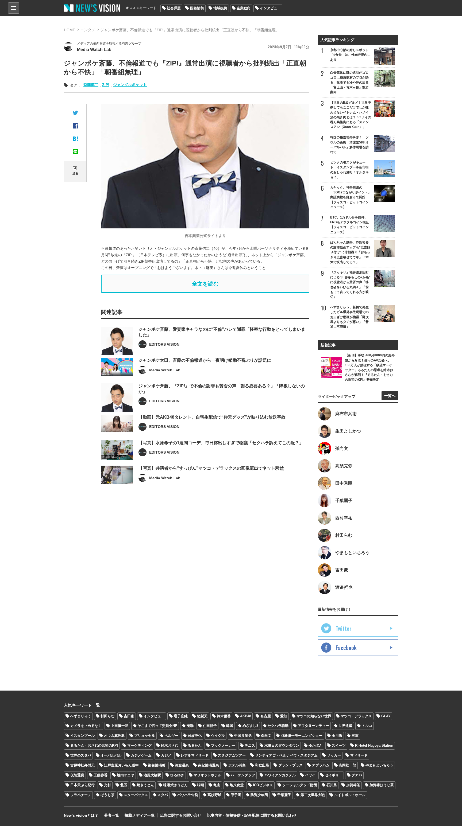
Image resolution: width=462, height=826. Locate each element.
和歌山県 (262, 765)
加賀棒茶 (353, 785)
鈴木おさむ (169, 745)
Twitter (344, 628)
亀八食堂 (237, 785)
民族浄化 (195, 736)
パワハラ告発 (187, 795)
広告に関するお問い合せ (180, 815)
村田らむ (107, 716)
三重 (355, 736)
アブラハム (320, 765)
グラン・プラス (290, 765)
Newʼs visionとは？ (81, 815)
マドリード (359, 755)
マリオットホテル (207, 775)
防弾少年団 (259, 795)
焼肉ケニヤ (125, 775)
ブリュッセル (144, 736)
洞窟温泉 (182, 765)
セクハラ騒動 (278, 726)
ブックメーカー (223, 745)
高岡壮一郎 (347, 765)
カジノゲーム (141, 755)
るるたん (195, 745)
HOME (69, 30)
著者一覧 (111, 815)
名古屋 (265, 716)
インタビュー (270, 8)
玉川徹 (337, 736)
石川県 (331, 785)
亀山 (216, 785)
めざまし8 (250, 726)
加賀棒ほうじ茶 (381, 785)
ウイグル (218, 736)
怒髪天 (202, 716)
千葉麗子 (284, 795)
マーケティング (139, 745)
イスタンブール (82, 736)
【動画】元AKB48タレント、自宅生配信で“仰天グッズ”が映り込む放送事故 (212, 417)
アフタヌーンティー (313, 726)
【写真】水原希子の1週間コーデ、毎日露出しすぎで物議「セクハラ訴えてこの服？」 (220, 443)
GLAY (386, 716)
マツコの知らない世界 (314, 716)
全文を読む (205, 284)
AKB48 (245, 716)
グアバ (357, 775)
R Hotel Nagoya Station (374, 745)
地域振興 (220, 8)
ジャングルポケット (130, 85)
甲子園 (236, 795)
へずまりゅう (80, 716)
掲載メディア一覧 (140, 815)
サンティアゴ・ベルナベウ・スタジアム (286, 755)
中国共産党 (243, 736)
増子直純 (181, 716)
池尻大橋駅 (152, 775)
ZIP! (105, 85)
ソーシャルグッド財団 (299, 785)
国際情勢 (197, 8)
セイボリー (333, 775)
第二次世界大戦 (313, 795)
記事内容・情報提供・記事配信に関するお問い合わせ (252, 815)
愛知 (283, 716)
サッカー (334, 755)
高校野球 (214, 795)
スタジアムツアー (232, 755)
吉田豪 (129, 716)
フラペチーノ (80, 795)
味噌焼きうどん (175, 785)
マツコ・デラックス (356, 716)
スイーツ (339, 745)
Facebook (346, 648)
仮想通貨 (77, 775)
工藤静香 (100, 775)
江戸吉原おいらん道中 (121, 765)
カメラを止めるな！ (86, 726)
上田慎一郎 (119, 726)
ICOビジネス (263, 785)
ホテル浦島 (237, 765)
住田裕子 (210, 726)
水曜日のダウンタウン (281, 745)
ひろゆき (177, 775)
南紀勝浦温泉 (208, 765)
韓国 (229, 726)
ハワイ (310, 775)
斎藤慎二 (90, 85)
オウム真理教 (114, 736)
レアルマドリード (195, 755)
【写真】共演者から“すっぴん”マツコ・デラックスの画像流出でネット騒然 (211, 468)
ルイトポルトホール (349, 795)
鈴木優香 (224, 716)
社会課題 (174, 8)
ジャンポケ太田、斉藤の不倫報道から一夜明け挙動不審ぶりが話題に (204, 360)
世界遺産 (345, 726)
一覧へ (389, 395)
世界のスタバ (80, 755)
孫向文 (266, 736)
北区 (123, 785)
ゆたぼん (315, 745)
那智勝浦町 (156, 765)
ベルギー (171, 736)
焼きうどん (145, 785)
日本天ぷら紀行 (82, 785)
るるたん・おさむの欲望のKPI (94, 745)
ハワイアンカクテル (280, 775)
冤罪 (190, 726)
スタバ (162, 795)
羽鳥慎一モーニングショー (301, 736)
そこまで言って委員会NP (157, 726)
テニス (250, 745)
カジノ (166, 755)
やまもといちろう (379, 765)
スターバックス (136, 795)
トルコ (367, 726)
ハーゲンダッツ (243, 775)
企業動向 (244, 8)
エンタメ (87, 30)
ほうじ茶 (107, 795)
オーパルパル (111, 755)
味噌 (200, 785)
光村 (107, 785)
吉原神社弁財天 (82, 765)
